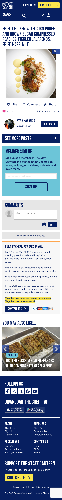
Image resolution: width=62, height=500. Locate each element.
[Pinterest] (28, 391)
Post (52, 225)
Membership (11, 434)
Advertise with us (43, 434)
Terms (31, 487)
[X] (21, 391)
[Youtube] (35, 391)
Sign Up (9, 431)
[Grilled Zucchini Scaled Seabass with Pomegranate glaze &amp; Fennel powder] (31, 349)
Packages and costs (15, 452)
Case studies (40, 431)
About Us (10, 428)
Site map (38, 452)
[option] (31, 73)
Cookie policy (19, 487)
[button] (31, 139)
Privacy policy (42, 487)
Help (36, 446)
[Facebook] (7, 391)
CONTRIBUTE (47, 5)
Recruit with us (13, 449)
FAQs (36, 449)
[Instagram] (14, 391)
